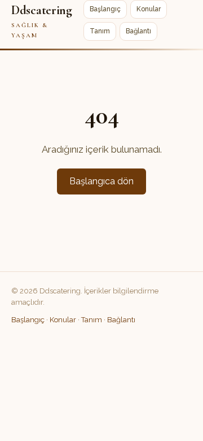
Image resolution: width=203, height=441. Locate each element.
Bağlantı (138, 31)
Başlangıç (105, 9)
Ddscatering (41, 21)
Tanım (100, 31)
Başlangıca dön (101, 181)
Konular (148, 9)
